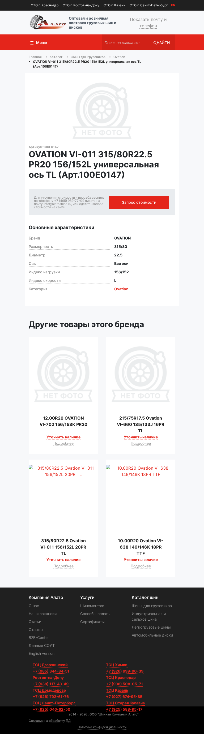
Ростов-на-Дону (48, 677)
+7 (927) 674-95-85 (124, 696)
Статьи (35, 621)
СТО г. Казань (114, 5)
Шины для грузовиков (152, 605)
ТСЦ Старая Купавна (125, 703)
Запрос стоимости (139, 202)
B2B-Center (39, 637)
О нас (34, 605)
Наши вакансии (43, 613)
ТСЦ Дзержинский (50, 664)
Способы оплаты (95, 613)
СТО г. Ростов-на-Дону (81, 5)
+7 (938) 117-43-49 (51, 684)
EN (173, 5)
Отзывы (36, 629)
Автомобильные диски (152, 635)
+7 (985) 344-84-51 (51, 671)
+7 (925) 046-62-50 (51, 709)
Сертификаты (92, 621)
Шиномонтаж (92, 605)
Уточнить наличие (63, 437)
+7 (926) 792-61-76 (51, 696)
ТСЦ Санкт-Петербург (54, 703)
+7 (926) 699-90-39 (124, 671)
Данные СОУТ (42, 645)
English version (41, 653)
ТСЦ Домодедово (49, 690)
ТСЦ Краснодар (121, 677)
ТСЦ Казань (117, 690)
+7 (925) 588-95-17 (124, 709)
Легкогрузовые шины (151, 627)
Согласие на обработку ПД (50, 721)
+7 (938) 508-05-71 (124, 684)
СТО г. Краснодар (44, 5)
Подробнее (63, 443)
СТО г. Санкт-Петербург (149, 5)
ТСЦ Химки (117, 664)
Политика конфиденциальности (102, 727)
